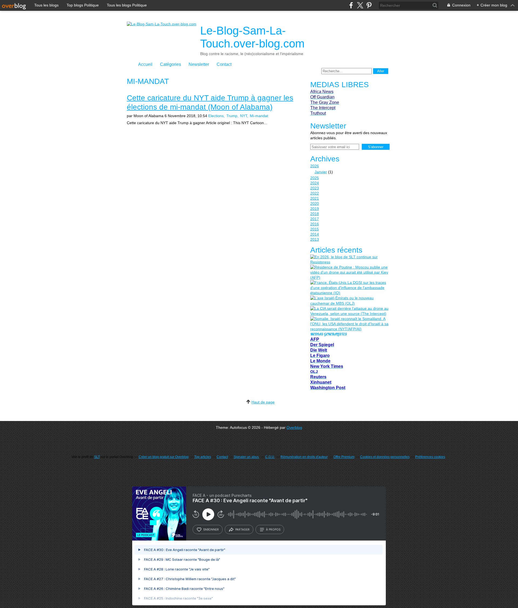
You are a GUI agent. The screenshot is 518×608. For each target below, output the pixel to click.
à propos (273, 529)
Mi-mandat (259, 116)
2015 (314, 229)
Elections (216, 116)
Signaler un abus (247, 457)
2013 (314, 239)
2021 (314, 198)
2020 (314, 203)
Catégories (170, 64)
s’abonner (211, 529)
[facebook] (351, 5)
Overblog (294, 427)
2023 (314, 188)
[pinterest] (369, 5)
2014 (314, 234)
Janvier (321, 172)
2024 (314, 183)
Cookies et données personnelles (385, 457)
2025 (314, 178)
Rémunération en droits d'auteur (304, 457)
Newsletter (199, 64)
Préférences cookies (430, 457)
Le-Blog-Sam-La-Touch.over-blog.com (252, 37)
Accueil (145, 64)
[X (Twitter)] (360, 5)
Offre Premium (344, 457)
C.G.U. (270, 457)
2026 (314, 166)
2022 (314, 193)
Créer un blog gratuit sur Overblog (164, 457)
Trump (231, 116)
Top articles (202, 457)
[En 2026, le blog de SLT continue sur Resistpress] (349, 259)
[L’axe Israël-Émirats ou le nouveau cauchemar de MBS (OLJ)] (349, 300)
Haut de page (263, 402)
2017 (314, 219)
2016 (314, 224)
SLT (97, 457)
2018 (314, 214)
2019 (314, 208)
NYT (243, 116)
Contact (224, 64)
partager (242, 529)
